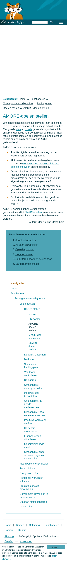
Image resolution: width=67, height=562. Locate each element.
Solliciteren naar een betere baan (33, 259)
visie (18, 129)
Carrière (9, 530)
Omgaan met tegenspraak (34, 502)
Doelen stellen (11, 108)
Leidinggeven (44, 103)
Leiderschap (26, 506)
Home (22, 99)
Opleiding (34, 525)
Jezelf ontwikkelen (25, 240)
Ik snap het (56, 547)
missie (28, 129)
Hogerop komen (24, 254)
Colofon (9, 541)
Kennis (22, 530)
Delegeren (30, 380)
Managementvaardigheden (18, 103)
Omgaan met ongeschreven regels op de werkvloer (34, 455)
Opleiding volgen (24, 249)
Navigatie (17, 283)
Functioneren (38, 99)
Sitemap (9, 536)
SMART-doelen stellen (33, 346)
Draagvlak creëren (30, 473)
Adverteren (26, 541)
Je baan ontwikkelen (26, 244)
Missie (32, 314)
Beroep (20, 525)
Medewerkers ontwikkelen (34, 463)
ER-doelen (35, 319)
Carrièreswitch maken (27, 264)
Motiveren (29, 359)
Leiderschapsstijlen (35, 354)
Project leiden (27, 468)
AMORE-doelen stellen (33, 327)
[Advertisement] (33, 61)
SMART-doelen (33, 212)
